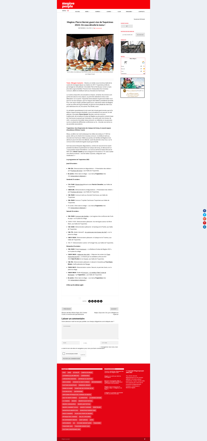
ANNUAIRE (129, 11)
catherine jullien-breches (71, 375)
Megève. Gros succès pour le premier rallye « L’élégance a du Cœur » (113, 388)
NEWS (86, 11)
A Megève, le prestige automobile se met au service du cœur (113, 393)
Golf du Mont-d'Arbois (70, 398)
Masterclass (79, 184)
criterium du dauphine (85, 379)
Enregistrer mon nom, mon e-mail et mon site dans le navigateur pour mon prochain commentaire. (90, 347)
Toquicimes (97, 423)
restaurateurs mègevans (78, 176)
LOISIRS (109, 11)
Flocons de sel (67, 391)
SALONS (89, 28)
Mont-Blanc (97, 407)
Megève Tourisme (85, 407)
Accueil (77, 11)
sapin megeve (67, 423)
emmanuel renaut (84, 385)
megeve (74, 401)
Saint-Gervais (83, 420)
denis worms (67, 382)
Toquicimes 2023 (67, 426)
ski (74, 423)
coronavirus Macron (69, 379)
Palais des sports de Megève (83, 413)
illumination (83, 398)
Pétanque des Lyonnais (70, 416)
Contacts (141, 11)
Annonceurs (135, 386)
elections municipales (69, 385)
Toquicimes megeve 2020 (82, 426)
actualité (76, 372)
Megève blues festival (85, 401)
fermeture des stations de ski (84, 388)
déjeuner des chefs (84, 254)
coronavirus (85, 375)
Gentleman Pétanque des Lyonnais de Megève (77, 394)
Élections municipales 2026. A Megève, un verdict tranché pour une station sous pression (113, 382)
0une (69, 372)
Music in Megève (68, 413)
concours (83, 249)
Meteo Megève (133, 58)
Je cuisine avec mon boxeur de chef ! (96, 232)
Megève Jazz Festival (84, 404)
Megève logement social (70, 407)
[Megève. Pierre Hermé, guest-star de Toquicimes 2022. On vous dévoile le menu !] (90, 52)
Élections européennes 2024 (71, 429)
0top (64, 372)
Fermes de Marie (67, 388)
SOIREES (97, 11)
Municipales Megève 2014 (70, 410)
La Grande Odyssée (95, 398)
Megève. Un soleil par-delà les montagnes (112, 376)
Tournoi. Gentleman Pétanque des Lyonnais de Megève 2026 (113, 372)
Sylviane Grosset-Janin (84, 423)
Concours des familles (82, 216)
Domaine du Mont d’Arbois (81, 382)
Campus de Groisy (76, 171)
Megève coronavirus (69, 404)
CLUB (119, 11)
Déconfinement (96, 382)
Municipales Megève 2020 (87, 410)
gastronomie (78, 391)
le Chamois (66, 401)
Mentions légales (130, 387)
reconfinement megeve (70, 420)
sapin (91, 420)
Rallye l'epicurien (84, 416)
